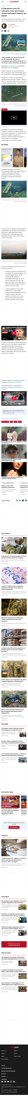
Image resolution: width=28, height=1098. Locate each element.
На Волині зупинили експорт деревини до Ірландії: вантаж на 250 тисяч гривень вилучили (13, 649)
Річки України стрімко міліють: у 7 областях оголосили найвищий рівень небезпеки (13, 754)
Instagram (8, 413)
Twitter (4, 413)
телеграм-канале (17, 387)
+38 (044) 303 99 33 (14, 945)
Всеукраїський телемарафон (12, 418)
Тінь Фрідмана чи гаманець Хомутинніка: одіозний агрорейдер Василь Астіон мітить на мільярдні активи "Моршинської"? (13, 958)
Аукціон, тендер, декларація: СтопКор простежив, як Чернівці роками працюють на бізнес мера (13, 742)
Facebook (18, 382)
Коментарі (7, 500)
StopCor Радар (4, 1059)
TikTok (12, 413)
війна (20, 421)
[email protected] (13, 1092)
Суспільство (9, 5)
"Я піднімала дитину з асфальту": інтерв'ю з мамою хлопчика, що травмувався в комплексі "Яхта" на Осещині (13, 860)
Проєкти (3, 1050)
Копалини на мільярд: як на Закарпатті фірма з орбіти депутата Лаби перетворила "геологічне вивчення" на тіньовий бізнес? (13, 971)
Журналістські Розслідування (8, 1071)
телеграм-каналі (10, 382)
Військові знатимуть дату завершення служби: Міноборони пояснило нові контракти (12, 619)
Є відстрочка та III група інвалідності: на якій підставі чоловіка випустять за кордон (14, 557)
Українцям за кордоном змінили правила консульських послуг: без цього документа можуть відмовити (13, 915)
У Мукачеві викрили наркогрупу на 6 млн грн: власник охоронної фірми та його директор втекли (12, 928)
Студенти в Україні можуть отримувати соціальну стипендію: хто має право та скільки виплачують (12, 587)
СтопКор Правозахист (6, 1068)
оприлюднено (12, 66)
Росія (15, 421)
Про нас (3, 1065)
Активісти (3, 1074)
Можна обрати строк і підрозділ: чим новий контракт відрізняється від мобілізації (13, 680)
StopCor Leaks (6, 953)
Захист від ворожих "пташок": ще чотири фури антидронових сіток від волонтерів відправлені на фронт (10, 811)
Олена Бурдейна (11, 24)
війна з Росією (5, 421)
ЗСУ (11, 421)
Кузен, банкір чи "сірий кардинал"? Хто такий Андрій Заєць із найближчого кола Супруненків (12, 984)
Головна (3, 5)
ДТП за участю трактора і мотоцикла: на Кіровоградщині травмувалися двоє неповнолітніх (12, 711)
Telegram (14, 412)
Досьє (2, 1056)
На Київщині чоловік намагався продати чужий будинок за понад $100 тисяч (12, 729)
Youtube (22, 412)
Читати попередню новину (8, 483)
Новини (3, 1053)
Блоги (15, 1053)
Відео (15, 1050)
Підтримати (15, 827)
